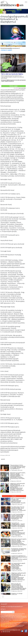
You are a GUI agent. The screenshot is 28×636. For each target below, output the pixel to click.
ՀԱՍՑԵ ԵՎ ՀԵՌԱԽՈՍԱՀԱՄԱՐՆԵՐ (12, 606)
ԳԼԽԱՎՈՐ (4, 604)
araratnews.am (16, 620)
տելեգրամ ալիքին (6, 50)
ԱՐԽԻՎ (3, 609)
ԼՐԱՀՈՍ (14, 496)
